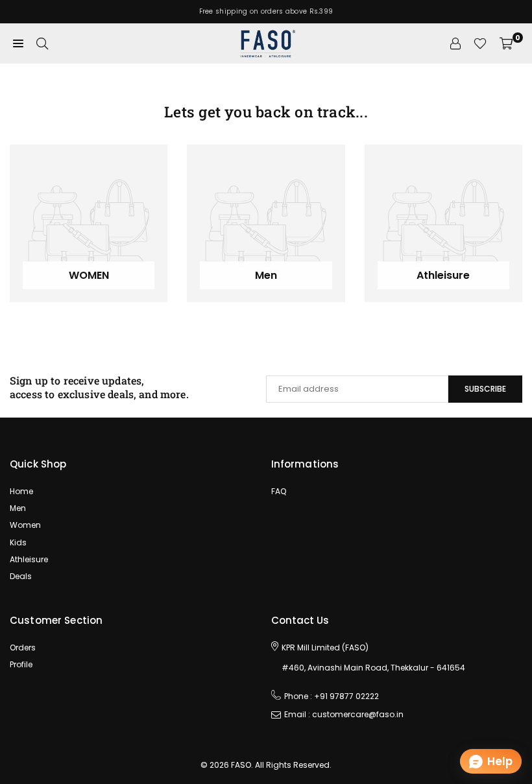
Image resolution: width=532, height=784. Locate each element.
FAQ (278, 491)
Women (25, 524)
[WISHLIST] (480, 43)
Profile (21, 664)
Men (18, 508)
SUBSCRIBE (485, 388)
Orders (23, 647)
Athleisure (29, 559)
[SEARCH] (42, 43)
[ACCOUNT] (455, 43)
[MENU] (18, 43)
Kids (18, 542)
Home (21, 491)
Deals (21, 576)
